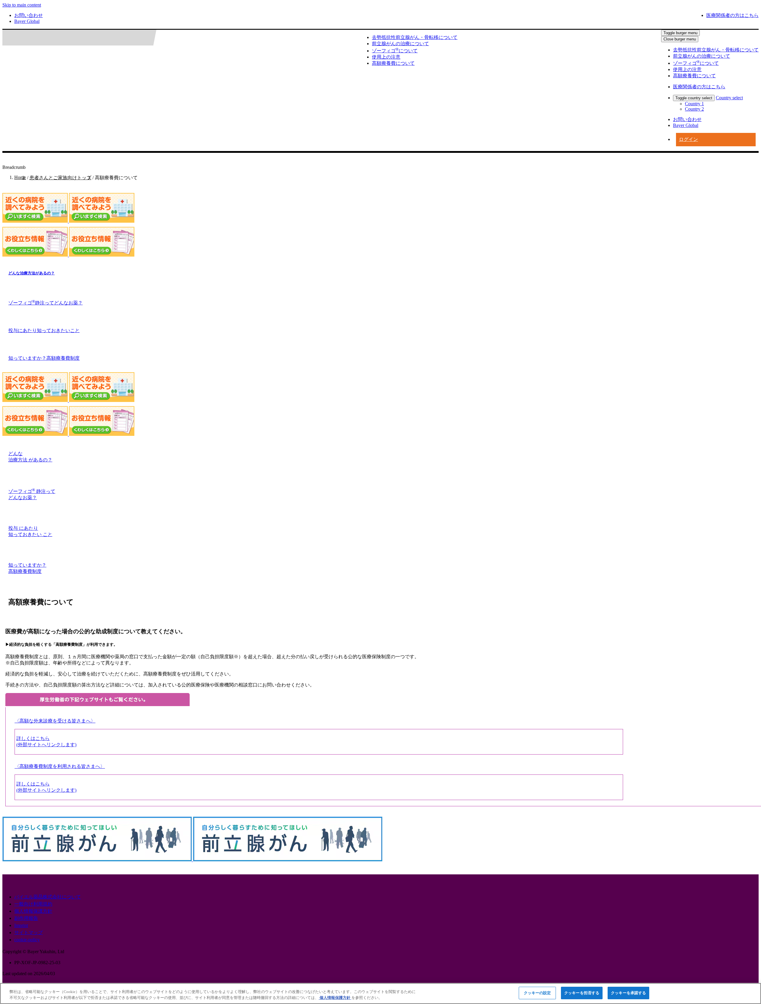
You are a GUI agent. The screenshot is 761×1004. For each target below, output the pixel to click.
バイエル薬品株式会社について (47, 896)
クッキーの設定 (537, 993)
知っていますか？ (44, 358)
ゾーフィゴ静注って (45, 302)
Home (20, 177)
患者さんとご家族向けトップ (60, 177)
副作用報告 (26, 918)
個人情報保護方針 (33, 911)
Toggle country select (693, 98)
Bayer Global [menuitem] (27, 21)
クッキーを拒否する (581, 993)
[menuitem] (716, 49)
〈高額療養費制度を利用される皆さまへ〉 (60, 766)
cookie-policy (27, 939)
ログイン (688, 139)
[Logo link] (46, 37)
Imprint (21, 925)
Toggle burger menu (680, 33)
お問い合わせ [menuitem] (28, 15)
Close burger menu (679, 39)
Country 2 (694, 108)
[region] (380, 993)
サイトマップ (28, 932)
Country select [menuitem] (729, 97)
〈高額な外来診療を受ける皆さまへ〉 (55, 720)
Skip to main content (21, 4)
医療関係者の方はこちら (732, 15)
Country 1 (694, 103)
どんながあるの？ (31, 273)
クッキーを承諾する (628, 993)
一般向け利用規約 (33, 903)
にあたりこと (44, 330)
